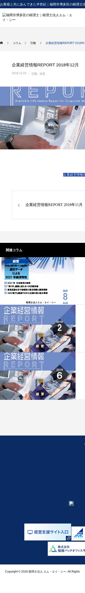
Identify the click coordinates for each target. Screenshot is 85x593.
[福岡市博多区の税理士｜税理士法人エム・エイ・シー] (37, 18)
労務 (34, 73)
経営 (42, 73)
